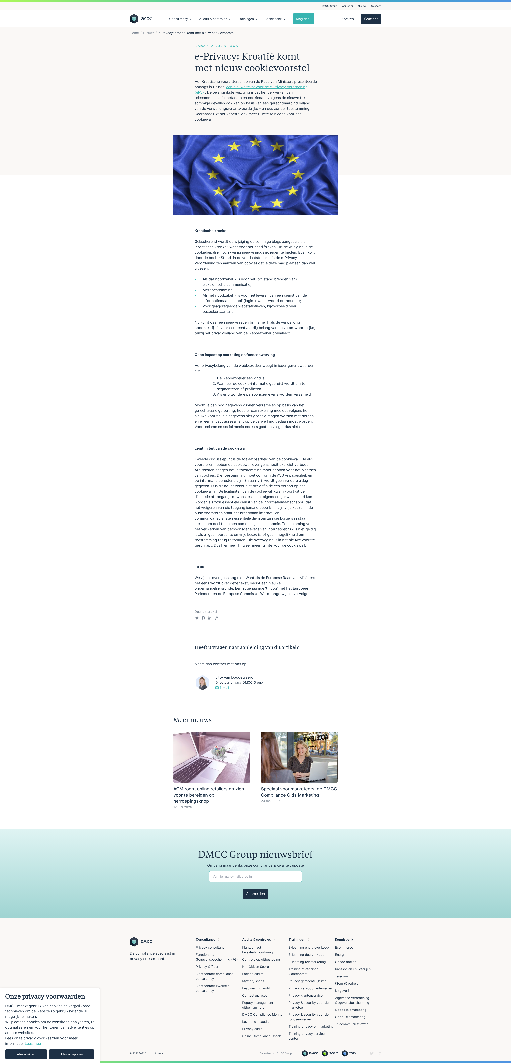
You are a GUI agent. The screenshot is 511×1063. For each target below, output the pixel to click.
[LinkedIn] (209, 619)
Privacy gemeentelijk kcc (307, 981)
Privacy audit (252, 1029)
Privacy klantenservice (306, 995)
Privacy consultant (210, 947)
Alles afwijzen (26, 1054)
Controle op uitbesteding (261, 959)
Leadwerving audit (256, 988)
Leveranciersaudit (255, 1022)
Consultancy (178, 19)
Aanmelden (255, 894)
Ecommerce (344, 947)
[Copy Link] (216, 619)
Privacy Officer (207, 967)
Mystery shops (253, 981)
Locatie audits (252, 974)
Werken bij (347, 5)
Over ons (376, 5)
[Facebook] (203, 619)
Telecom (341, 976)
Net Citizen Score (255, 967)
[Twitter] (197, 619)
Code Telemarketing (350, 1017)
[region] (50, 1025)
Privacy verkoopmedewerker (311, 988)
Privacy (158, 1053)
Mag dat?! (303, 19)
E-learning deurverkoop (306, 955)
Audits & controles (213, 19)
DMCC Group (329, 5)
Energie (340, 955)
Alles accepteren (71, 1054)
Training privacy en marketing (311, 1026)
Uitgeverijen (344, 991)
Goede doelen (345, 962)
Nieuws (362, 5)
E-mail (224, 688)
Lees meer (33, 1043)
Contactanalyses (254, 995)
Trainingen (246, 19)
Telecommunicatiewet (351, 1024)
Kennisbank (273, 19)
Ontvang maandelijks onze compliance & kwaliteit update (255, 865)
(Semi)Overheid (346, 983)
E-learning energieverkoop (310, 947)
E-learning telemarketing (307, 962)
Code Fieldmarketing (350, 1010)
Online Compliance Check (261, 1036)
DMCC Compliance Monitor (263, 1014)
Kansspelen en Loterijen (353, 969)
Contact (371, 19)
